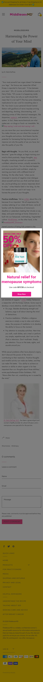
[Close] (39, 231)
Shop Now (22, 294)
